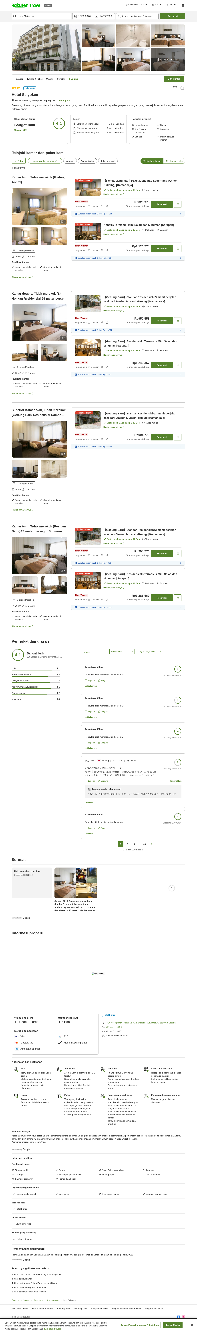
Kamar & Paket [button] (34, 79)
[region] (98, 1325)
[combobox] (41, 16)
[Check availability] (177, 204)
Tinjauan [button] (19, 79)
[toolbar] (93, 16)
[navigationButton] (114, 844)
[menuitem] (136, 5)
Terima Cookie (173, 1325)
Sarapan (70, 161)
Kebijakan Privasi (52, 1329)
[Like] (175, 88)
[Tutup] (192, 1325)
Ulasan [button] (49, 79)
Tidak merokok (108, 161)
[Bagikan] (182, 88)
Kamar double (87, 161)
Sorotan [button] (61, 79)
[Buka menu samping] (182, 5)
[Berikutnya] (172, 888)
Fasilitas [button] (73, 79)
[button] (26, 5)
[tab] (152, 161)
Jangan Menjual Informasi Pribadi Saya (140, 1325)
